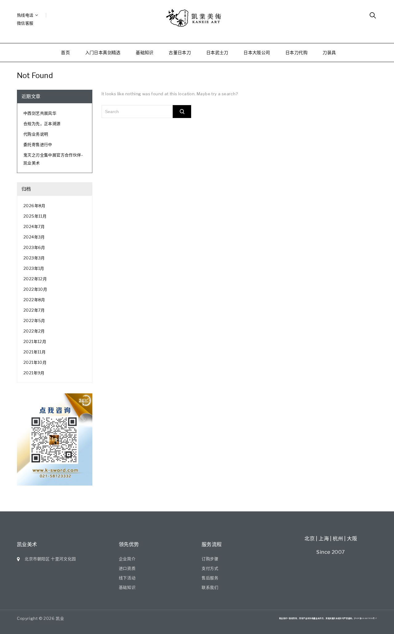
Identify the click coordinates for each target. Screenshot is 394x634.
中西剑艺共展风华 (39, 113)
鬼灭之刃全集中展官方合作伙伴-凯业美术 (53, 158)
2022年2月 (34, 331)
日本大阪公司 (256, 52)
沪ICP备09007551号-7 (365, 618)
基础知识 (145, 52)
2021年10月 (34, 362)
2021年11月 (34, 351)
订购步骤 (210, 558)
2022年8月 (34, 299)
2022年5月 (34, 320)
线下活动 (127, 577)
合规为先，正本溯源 (42, 123)
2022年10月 (35, 289)
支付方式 (210, 568)
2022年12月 (35, 278)
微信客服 (25, 23)
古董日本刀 (180, 52)
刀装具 (329, 52)
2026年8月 (34, 205)
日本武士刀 (217, 52)
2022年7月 (34, 310)
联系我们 (210, 587)
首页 (65, 52)
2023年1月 (33, 268)
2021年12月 (34, 341)
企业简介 (127, 558)
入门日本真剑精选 (103, 52)
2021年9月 (34, 372)
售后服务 (210, 577)
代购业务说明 (35, 134)
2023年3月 (34, 257)
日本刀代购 (296, 52)
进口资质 (127, 568)
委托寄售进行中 (37, 144)
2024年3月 (34, 236)
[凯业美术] (197, 18)
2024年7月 (34, 226)
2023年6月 (34, 247)
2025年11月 (34, 216)
